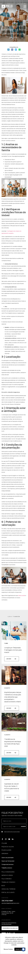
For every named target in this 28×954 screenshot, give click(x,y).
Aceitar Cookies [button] (20, 949)
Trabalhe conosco (7, 868)
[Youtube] (9, 839)
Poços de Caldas (8, 846)
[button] (8, 50)
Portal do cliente (8, 892)
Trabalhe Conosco (8, 882)
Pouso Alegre (6, 850)
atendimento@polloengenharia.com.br (10, 903)
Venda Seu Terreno (8, 889)
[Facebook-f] (2, 839)
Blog (3, 885)
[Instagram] (6, 839)
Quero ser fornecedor (8, 861)
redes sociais (21, 595)
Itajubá (4, 843)
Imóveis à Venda (7, 875)
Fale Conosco (7, 879)
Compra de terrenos (7, 864)
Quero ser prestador (8, 857)
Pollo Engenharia (8, 872)
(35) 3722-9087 (7, 901)
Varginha (5, 853)
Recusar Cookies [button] (8, 949)
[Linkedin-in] (12, 839)
